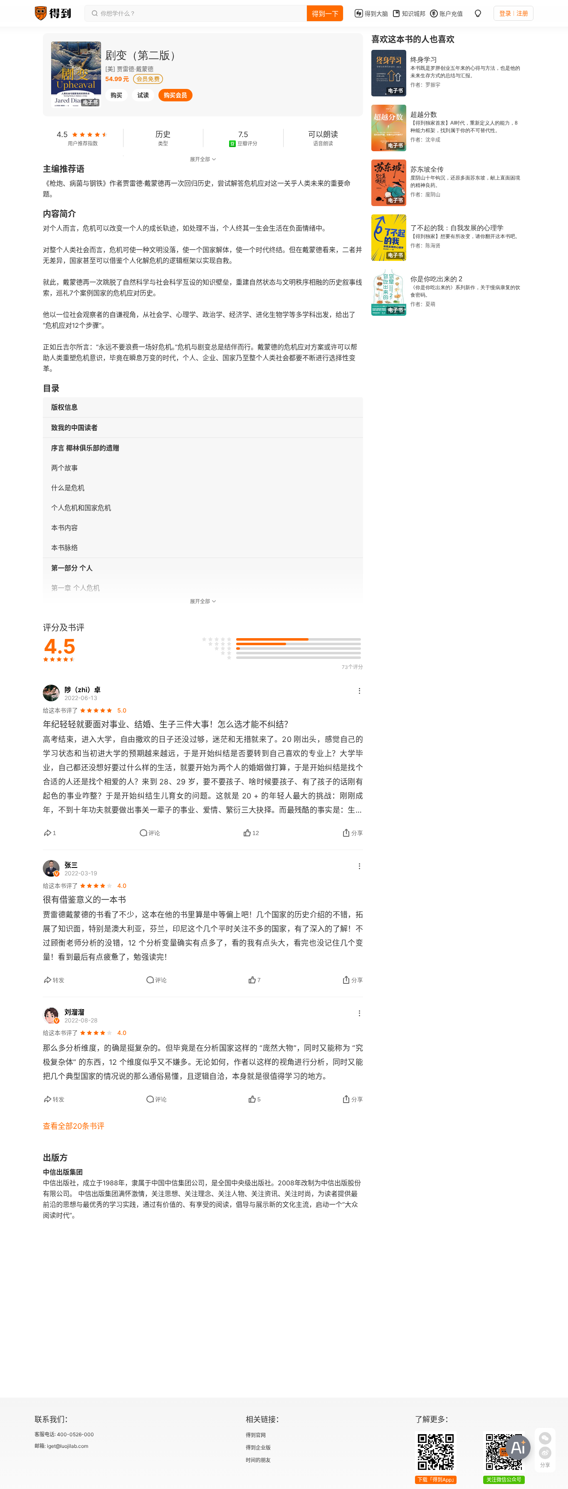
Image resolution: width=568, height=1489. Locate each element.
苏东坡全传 (427, 169)
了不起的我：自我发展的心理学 (457, 227)
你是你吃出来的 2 (436, 279)
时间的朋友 (258, 1460)
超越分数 (423, 114)
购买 (116, 94)
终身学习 (423, 59)
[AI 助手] (518, 1447)
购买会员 (175, 94)
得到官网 (256, 1435)
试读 (143, 94)
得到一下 (325, 14)
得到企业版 (258, 1448)
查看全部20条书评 (73, 1126)
